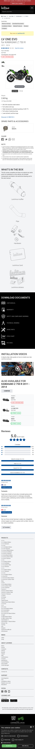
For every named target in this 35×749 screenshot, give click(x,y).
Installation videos (5, 681)
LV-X (2, 605)
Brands (3, 652)
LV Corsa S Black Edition (7, 550)
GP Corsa (3, 607)
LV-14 (2, 540)
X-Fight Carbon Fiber (6, 618)
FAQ (2, 679)
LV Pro (3, 582)
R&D (2, 655)
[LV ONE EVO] (3, 62)
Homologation (5, 678)
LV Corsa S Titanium (6, 553)
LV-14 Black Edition (6, 542)
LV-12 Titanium (5, 571)
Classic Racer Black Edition (8, 602)
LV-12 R (3, 573)
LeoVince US (20, 33)
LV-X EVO (3, 603)
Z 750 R (26, 16)
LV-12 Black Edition (6, 569)
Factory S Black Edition (7, 590)
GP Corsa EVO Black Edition (8, 613)
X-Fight (3, 615)
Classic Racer (4, 600)
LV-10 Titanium (5, 566)
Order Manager (5, 665)
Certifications (4, 657)
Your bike (11, 16)
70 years (3, 658)
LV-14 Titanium (5, 543)
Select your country (17, 3)
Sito (2, 626)
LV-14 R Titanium (5, 548)
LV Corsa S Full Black (6, 552)
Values (3, 653)
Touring (3, 624)
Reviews (26, 26)
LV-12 (2, 568)
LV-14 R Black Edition (6, 547)
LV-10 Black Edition (6, 561)
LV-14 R (3, 545)
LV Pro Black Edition (6, 584)
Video (2, 637)
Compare (4, 28)
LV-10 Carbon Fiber (6, 564)
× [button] (33, 726)
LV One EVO (4, 576)
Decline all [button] (25, 745)
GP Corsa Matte (5, 610)
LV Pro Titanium (5, 587)
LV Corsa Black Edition (7, 555)
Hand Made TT (5, 620)
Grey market (4, 663)
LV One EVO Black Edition (7, 577)
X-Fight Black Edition (6, 616)
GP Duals (3, 597)
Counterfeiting (5, 662)
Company (3, 649)
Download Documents (18, 23)
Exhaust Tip (4, 623)
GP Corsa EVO (5, 611)
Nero (2, 581)
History (3, 650)
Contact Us (4, 671)
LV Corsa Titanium (6, 558)
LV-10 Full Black (5, 563)
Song (2, 639)
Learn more (4, 698)
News (2, 645)
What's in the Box (6, 23)
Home (4, 16)
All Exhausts (4, 631)
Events (3, 647)
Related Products (17, 26)
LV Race (3, 595)
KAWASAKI (19, 16)
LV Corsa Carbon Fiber (7, 556)
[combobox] (31, 727)
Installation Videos (6, 26)
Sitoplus (3, 628)
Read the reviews (19, 48)
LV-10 (2, 560)
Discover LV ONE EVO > (8, 117)
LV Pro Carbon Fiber (6, 586)
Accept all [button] (9, 745)
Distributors (4, 660)
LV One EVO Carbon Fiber (7, 579)
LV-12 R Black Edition (6, 574)
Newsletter (4, 684)
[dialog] (17, 737)
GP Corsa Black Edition (7, 608)
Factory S (3, 589)
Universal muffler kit (6, 629)
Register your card (5, 683)
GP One (3, 598)
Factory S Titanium (6, 594)
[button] (17, 743)
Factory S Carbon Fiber (7, 592)
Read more (7, 733)
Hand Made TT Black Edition (8, 621)
